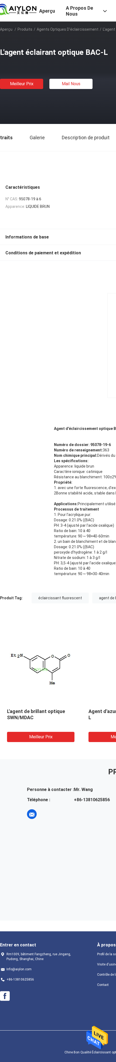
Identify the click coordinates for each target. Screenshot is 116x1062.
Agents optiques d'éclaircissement (67, 29)
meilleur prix (21, 83)
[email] (32, 814)
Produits (25, 29)
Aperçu (6, 29)
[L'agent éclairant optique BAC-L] (41, 669)
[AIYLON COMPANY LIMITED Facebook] (5, 996)
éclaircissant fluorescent (60, 598)
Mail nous (71, 83)
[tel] (47, 814)
